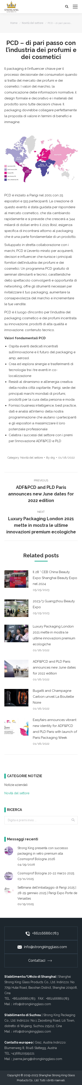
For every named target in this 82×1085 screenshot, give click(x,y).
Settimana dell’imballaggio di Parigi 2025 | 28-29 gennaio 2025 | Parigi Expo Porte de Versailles (47, 893)
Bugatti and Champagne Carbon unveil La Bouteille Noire (53, 697)
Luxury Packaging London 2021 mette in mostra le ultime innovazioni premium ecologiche (54, 635)
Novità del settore (32, 23)
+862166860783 (45, 933)
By (50, 457)
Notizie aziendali (16, 785)
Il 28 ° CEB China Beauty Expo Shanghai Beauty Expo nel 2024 (55, 578)
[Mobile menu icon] (75, 6)
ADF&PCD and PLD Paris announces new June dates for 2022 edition (54, 667)
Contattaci (36, 960)
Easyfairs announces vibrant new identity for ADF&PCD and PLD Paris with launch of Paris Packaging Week (55, 729)
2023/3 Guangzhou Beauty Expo (54, 604)
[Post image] (16, 579)
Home (13, 23)
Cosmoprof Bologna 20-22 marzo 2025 (45, 873)
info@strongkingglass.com (45, 947)
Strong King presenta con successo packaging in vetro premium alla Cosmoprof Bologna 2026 (42, 853)
